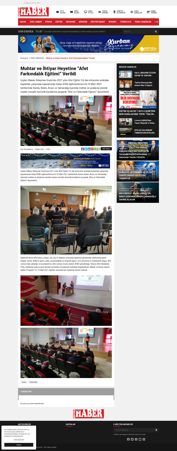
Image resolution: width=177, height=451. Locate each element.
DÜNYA (48, 22)
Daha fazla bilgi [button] (19, 439)
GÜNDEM (83, 22)
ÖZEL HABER (36, 22)
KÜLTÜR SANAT (98, 22)
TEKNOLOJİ (125, 22)
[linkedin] (89, 150)
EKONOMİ (70, 22)
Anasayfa (24, 58)
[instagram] (136, 439)
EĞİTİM (59, 22)
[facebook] (82, 150)
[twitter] (86, 150)
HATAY (23, 22)
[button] (157, 21)
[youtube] (140, 439)
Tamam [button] (18, 445)
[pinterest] (92, 150)
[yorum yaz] (98, 150)
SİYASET (113, 22)
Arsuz (24, 382)
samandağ (33, 382)
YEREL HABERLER (143, 22)
